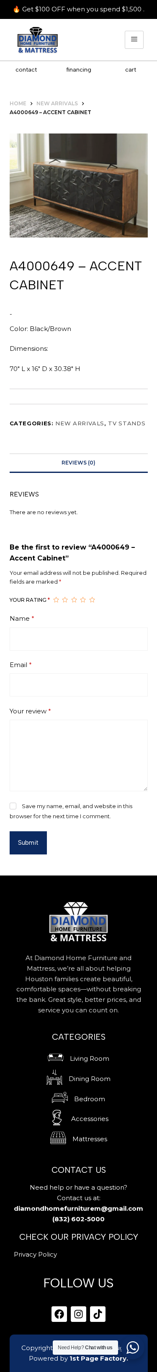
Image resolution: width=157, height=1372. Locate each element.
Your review (30, 711)
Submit (28, 842)
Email (21, 665)
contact (26, 69)
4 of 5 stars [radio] (83, 600)
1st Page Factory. (98, 1358)
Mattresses (89, 1139)
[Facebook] (59, 1314)
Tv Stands (126, 423)
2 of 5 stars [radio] (65, 600)
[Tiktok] (98, 1314)
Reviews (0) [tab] (78, 462)
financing (78, 69)
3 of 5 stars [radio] (74, 600)
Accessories (89, 1119)
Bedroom (89, 1099)
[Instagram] (78, 1314)
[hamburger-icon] (134, 40)
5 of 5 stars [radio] (92, 600)
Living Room (89, 1058)
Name (22, 618)
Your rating (30, 600)
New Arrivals (79, 423)
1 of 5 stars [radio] (56, 600)
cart (130, 69)
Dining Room (90, 1079)
